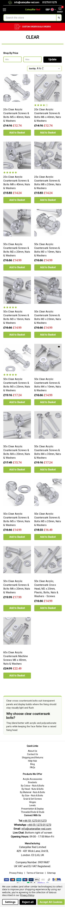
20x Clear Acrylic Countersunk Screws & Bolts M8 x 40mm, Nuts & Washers (16, 182)
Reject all (28, 902)
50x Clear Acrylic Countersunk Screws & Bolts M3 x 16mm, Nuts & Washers (16, 317)
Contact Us (32, 754)
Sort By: (32, 68)
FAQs (32, 767)
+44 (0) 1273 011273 (35, 820)
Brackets (32, 782)
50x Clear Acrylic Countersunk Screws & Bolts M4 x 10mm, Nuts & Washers (47, 385)
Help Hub (32, 761)
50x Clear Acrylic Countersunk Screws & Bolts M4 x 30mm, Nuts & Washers (47, 452)
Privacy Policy (16, 873)
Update (52, 59)
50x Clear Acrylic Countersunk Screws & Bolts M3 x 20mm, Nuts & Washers (47, 317)
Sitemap (51, 873)
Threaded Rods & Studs (32, 812)
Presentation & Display (32, 808)
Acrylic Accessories (32, 779)
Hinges (32, 802)
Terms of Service (35, 873)
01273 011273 (49, 2)
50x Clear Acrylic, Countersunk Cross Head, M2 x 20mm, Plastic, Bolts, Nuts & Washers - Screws (46, 589)
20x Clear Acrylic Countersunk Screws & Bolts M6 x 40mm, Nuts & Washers (47, 115)
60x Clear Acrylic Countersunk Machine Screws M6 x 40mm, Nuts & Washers (15, 658)
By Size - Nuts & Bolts (32, 795)
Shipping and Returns (32, 757)
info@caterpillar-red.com (26, 2)
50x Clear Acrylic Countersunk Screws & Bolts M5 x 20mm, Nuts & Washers (47, 519)
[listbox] (49, 68)
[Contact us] (11, 3)
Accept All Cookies (51, 902)
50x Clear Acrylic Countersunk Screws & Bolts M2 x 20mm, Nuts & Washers (16, 250)
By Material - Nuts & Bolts (32, 792)
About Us (32, 751)
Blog (32, 764)
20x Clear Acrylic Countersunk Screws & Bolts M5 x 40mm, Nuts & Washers (16, 115)
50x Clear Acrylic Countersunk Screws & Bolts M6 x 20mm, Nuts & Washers (16, 587)
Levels (32, 805)
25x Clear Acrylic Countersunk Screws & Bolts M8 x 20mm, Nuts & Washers (47, 182)
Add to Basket (17, 132)
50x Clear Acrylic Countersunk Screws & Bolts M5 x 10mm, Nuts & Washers (16, 519)
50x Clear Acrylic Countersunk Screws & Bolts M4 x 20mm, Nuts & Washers (16, 452)
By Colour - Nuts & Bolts (32, 785)
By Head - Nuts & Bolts (33, 789)
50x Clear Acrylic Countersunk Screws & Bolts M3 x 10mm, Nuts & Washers (47, 250)
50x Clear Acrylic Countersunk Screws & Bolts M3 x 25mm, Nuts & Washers (16, 385)
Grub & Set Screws (32, 799)
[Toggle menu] (11, 9)
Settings (10, 902)
